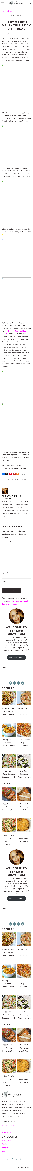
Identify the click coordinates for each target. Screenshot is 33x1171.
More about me (15, 658)
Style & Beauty (8, 1140)
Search (4, 668)
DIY (3, 1155)
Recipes (5, 1148)
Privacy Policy (8, 1125)
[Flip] (14, 474)
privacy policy (5, 34)
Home (4, 11)
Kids (10, 11)
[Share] (3, 474)
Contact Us (7, 1132)
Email (5, 581)
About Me (6, 1129)
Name (5, 573)
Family (4, 1144)
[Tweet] (6, 474)
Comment (6, 542)
